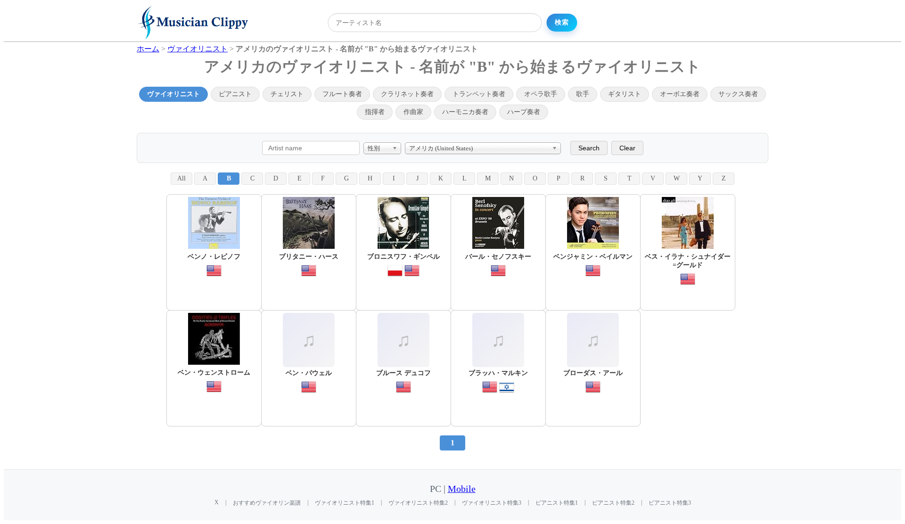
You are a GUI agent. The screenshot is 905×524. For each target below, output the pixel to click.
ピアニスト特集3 (670, 502)
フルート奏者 (342, 94)
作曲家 (413, 111)
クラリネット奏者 (407, 94)
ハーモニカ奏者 (465, 111)
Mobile (462, 489)
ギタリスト (624, 94)
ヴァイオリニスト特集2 (418, 502)
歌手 (582, 94)
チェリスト (287, 94)
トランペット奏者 (478, 94)
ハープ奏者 (523, 111)
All (181, 178)
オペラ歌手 (540, 94)
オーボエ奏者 (679, 94)
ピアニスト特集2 (613, 502)
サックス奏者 (738, 94)
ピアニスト (235, 94)
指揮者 (375, 111)
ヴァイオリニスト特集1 (344, 502)
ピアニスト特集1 (556, 502)
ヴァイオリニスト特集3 (491, 502)
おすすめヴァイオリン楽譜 (267, 502)
